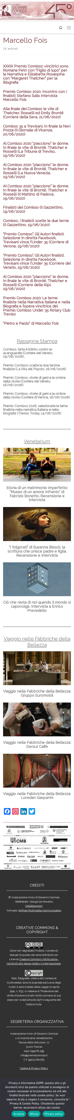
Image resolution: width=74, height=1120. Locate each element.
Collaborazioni (34, 905)
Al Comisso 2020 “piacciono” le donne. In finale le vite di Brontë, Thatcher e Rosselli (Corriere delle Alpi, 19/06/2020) (36, 282)
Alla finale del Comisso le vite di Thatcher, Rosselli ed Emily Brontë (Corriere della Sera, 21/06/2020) (33, 113)
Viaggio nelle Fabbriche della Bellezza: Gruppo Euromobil (37, 693)
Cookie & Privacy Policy (34, 1068)
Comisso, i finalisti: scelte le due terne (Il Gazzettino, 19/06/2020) (36, 222)
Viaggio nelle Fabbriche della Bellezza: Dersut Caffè (37, 744)
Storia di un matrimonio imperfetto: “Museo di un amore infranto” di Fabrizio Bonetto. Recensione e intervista (37, 494)
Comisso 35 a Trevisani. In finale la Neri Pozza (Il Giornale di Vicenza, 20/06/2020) (37, 130)
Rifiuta (34, 1113)
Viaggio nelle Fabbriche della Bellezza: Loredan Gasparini (37, 795)
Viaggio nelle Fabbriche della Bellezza (37, 642)
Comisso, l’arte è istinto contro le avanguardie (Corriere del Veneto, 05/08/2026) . (28, 352)
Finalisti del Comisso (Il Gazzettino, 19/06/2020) (33, 209)
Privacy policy (54, 1113)
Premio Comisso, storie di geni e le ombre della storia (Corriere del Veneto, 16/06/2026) (34, 381)
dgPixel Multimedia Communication (39, 910)
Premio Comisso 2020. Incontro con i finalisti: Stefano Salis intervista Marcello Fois (35, 95)
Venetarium (37, 441)
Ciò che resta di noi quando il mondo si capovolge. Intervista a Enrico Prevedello (37, 606)
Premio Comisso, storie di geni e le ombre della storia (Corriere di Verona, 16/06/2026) (36, 395)
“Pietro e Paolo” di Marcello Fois (31, 323)
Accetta (19, 1113)
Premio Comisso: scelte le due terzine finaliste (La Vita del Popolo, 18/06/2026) (34, 367)
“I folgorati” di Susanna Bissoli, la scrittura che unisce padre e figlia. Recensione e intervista (37, 551)
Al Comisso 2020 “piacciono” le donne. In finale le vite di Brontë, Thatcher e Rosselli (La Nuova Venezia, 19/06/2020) (36, 171)
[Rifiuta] (69, 1099)
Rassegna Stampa (37, 341)
